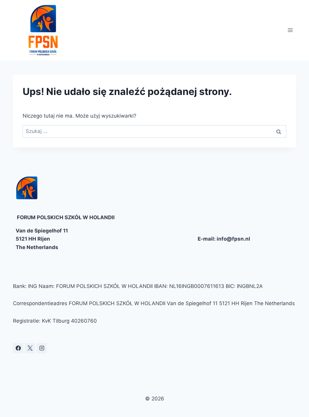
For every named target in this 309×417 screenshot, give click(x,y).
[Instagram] (42, 348)
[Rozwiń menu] (290, 30)
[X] (30, 348)
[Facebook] (18, 348)
